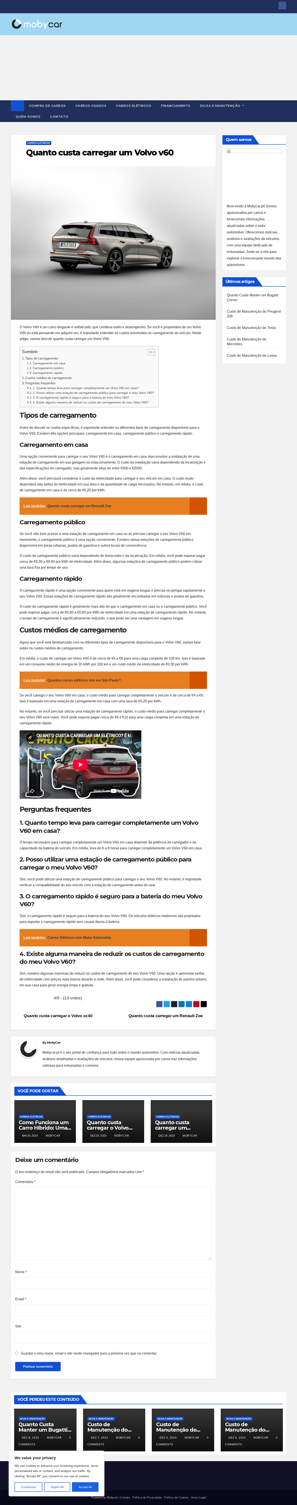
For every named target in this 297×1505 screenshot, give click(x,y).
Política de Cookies (176, 1497)
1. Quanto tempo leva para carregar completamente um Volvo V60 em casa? (86, 388)
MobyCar (53, 1043)
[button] (283, 111)
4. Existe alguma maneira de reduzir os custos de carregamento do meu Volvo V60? (91, 402)
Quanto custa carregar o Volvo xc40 (57, 1015)
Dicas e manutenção (221, 106)
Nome (21, 1272)
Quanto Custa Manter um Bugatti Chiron (42, 1429)
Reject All (57, 1487)
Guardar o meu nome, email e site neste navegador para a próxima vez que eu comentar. (89, 1353)
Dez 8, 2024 (30, 1437)
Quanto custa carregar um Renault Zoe (166, 1015)
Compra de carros (47, 106)
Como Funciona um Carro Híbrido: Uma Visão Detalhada (43, 1127)
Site (18, 1326)
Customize (28, 1487)
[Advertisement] (148, 67)
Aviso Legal (198, 1497)
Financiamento (175, 106)
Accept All (85, 1487)
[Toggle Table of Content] (149, 352)
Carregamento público (48, 368)
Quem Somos (28, 117)
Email (20, 1299)
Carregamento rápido (47, 373)
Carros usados (91, 106)
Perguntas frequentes (40, 383)
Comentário (25, 1182)
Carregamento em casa (49, 363)
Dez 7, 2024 (99, 1437)
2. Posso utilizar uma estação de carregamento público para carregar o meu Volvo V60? (93, 392)
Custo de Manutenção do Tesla (251, 328)
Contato (59, 117)
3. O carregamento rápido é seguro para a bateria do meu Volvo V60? (81, 397)
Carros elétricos (133, 106)
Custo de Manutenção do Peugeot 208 (107, 1429)
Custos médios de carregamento (48, 378)
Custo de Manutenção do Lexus (252, 355)
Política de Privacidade (147, 1497)
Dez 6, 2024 (168, 1437)
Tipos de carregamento (41, 358)
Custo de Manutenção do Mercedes (245, 1429)
